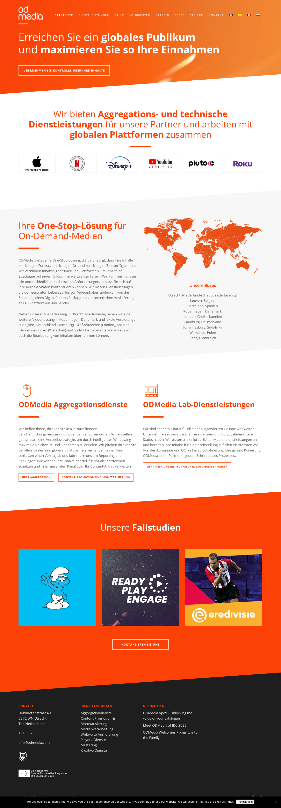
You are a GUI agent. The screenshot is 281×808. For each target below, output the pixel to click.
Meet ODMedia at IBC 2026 (165, 725)
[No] (276, 802)
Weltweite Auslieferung (99, 734)
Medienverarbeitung (97, 729)
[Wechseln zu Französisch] (248, 15)
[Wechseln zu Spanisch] (239, 15)
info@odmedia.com (34, 742)
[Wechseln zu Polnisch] (257, 15)
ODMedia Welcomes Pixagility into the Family (170, 735)
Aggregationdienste (96, 713)
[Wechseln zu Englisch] (230, 15)
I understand (245, 801)
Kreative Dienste (94, 750)
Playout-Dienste (93, 739)
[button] (64, 70)
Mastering (89, 745)
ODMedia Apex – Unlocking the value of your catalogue (167, 716)
